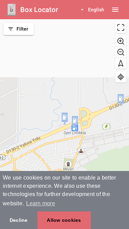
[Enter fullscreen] (120, 27)
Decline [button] (19, 220)
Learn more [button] (40, 203)
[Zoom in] (120, 41)
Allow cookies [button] (64, 220)
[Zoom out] (120, 52)
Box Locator (39, 9)
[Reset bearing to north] (120, 63)
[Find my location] (120, 76)
